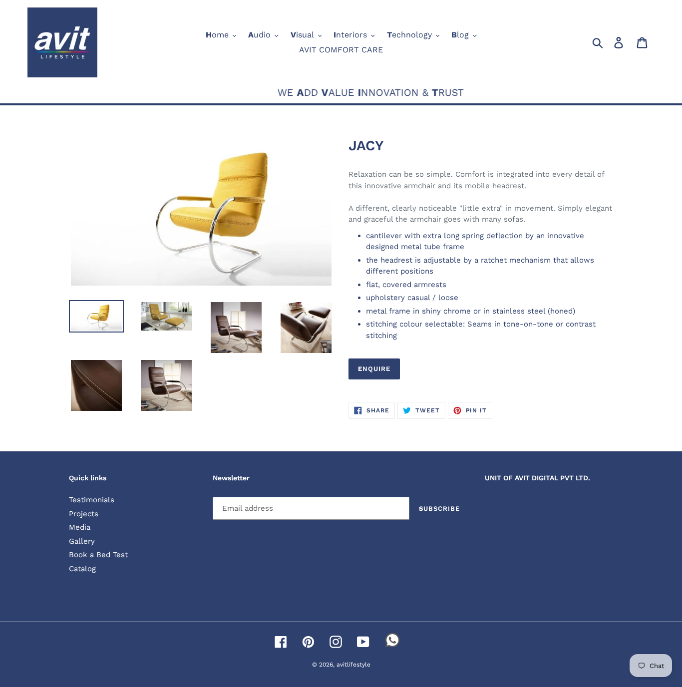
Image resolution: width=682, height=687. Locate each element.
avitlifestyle (353, 664)
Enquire (374, 368)
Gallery (82, 541)
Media (79, 527)
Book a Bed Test (98, 554)
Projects (83, 513)
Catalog (82, 568)
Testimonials (91, 499)
